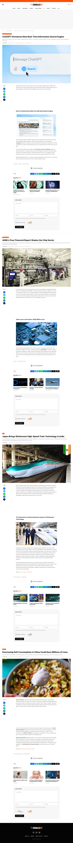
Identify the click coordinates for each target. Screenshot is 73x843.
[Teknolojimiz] (36, 4)
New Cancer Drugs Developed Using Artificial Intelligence (52, 781)
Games (48, 8)
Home (14, 8)
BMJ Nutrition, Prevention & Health (27, 748)
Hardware (25, 8)
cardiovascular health (18, 753)
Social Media (38, 8)
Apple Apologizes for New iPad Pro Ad (20, 604)
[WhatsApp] (4, 94)
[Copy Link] (4, 100)
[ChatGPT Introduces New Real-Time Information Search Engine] (36, 64)
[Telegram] (4, 97)
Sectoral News (5, 237)
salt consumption (26, 753)
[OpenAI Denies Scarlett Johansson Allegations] (36, 185)
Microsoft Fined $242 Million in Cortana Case (20, 388)
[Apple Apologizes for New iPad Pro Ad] (20, 598)
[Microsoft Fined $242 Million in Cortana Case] (20, 382)
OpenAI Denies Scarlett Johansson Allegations (34, 191)
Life (3, 433)
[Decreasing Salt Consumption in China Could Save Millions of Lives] (36, 678)
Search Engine (25, 163)
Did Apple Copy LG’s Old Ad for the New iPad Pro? (52, 604)
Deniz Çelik (5, 42)
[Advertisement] (36, 20)
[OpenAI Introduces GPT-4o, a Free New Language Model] (53, 185)
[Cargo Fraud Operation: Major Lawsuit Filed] (36, 598)
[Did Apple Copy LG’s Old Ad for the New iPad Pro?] (53, 598)
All (58, 8)
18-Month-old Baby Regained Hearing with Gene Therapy (36, 781)
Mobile (31, 8)
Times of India (23, 572)
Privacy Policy (39, 836)
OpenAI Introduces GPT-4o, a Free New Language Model (52, 191)
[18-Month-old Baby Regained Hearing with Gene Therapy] (36, 775)
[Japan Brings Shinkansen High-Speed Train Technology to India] (36, 463)
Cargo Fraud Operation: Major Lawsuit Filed (36, 604)
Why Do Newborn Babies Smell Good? (20, 781)
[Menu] (3, 4)
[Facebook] (4, 89)
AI (44, 8)
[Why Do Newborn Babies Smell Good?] (20, 775)
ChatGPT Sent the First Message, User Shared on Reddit (19, 191)
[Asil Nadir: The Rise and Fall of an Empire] (36, 382)
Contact (46, 836)
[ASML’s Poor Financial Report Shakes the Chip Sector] (36, 267)
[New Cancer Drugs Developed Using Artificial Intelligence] (53, 775)
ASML (15, 361)
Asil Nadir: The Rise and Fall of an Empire (36, 388)
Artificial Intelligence (7, 33)
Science (54, 8)
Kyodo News (29, 572)
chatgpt (15, 163)
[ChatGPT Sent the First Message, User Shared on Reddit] (20, 185)
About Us (27, 836)
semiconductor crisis (21, 361)
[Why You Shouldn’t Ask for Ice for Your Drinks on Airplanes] (53, 382)
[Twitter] (4, 91)
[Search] (68, 4)
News (18, 8)
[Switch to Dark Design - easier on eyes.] (70, 4)
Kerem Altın (5, 246)
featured (20, 163)
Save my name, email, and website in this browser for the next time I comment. (31, 218)
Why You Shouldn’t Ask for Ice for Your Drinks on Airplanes (52, 388)
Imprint (32, 836)
